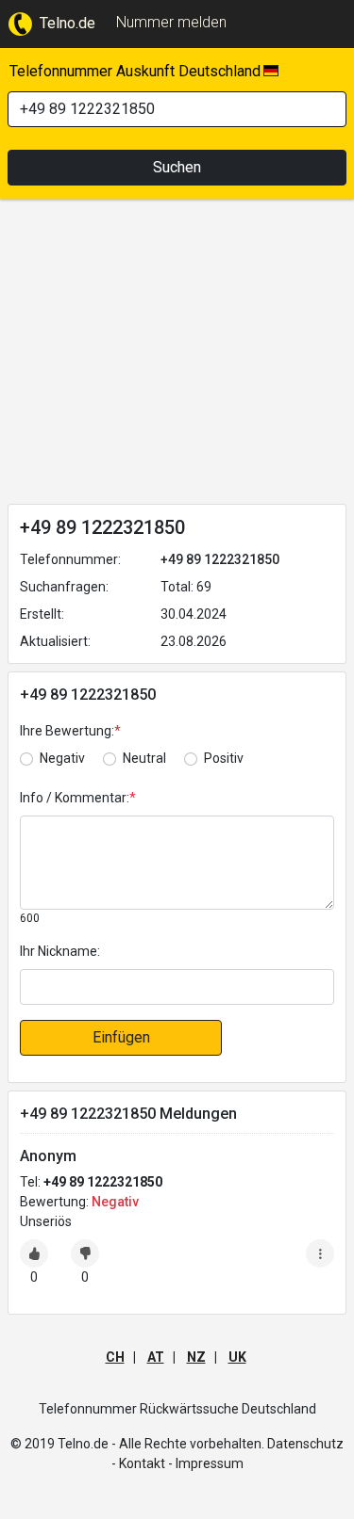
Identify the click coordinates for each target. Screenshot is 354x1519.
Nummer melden (171, 22)
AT (155, 1357)
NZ (196, 1357)
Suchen (177, 167)
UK (237, 1357)
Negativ (62, 758)
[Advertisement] (177, 355)
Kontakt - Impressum (181, 1463)
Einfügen (121, 1037)
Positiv (224, 758)
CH (115, 1357)
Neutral (144, 758)
